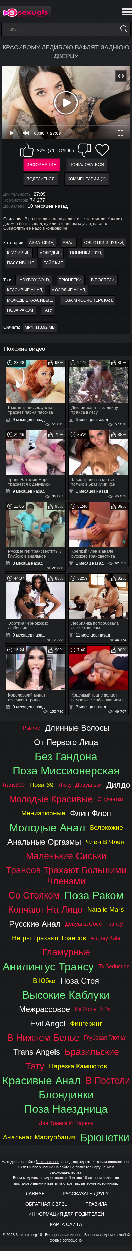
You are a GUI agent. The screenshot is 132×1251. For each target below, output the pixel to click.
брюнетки (70, 280)
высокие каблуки (66, 995)
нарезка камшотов (78, 1066)
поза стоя (79, 980)
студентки (110, 799)
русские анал (35, 923)
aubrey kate (105, 938)
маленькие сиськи (66, 856)
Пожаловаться (86, 164)
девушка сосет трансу (94, 924)
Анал (68, 242)
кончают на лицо (45, 909)
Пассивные (20, 263)
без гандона (66, 756)
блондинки (66, 1094)
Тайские (53, 263)
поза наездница (66, 1109)
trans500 (13, 785)
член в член (105, 841)
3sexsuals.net (47, 1161)
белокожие (106, 827)
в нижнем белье (43, 1037)
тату (47, 310)
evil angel (47, 1023)
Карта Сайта (66, 1224)
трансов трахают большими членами (66, 875)
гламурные (66, 952)
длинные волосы (77, 727)
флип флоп (90, 813)
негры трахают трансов (49, 938)
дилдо (118, 784)
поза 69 (41, 784)
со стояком (34, 895)
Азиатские (41, 242)
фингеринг (86, 1023)
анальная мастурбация (39, 1137)
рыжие (31, 728)
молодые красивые (29, 300)
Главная (34, 1193)
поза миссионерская (87, 300)
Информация (41, 164)
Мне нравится (27, 150)
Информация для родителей (66, 1214)
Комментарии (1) (87, 179)
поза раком (20, 310)
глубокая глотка (104, 1038)
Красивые (18, 252)
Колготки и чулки (103, 242)
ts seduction (114, 966)
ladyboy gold (33, 280)
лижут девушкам (80, 785)
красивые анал (24, 290)
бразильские (92, 1052)
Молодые (50, 252)
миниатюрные (43, 813)
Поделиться (40, 179)
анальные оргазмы (44, 841)
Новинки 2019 (85, 252)
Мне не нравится (84, 150)
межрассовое (44, 1009)
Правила (96, 1204)
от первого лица (66, 742)
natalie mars (105, 909)
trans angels (36, 1051)
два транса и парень (66, 1123)
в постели (103, 280)
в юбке (44, 980)
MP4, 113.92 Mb (40, 327)
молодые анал (68, 290)
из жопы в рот (94, 1009)
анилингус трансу (48, 966)
